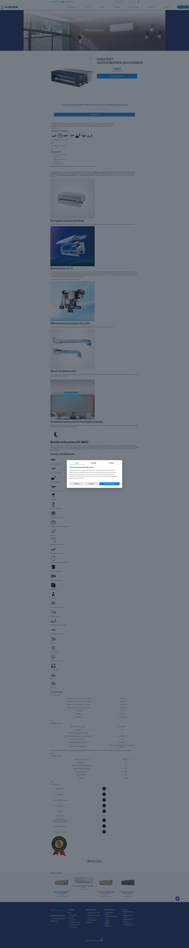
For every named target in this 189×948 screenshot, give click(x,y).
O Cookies (111, 463)
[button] (177, 898)
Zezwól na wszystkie (109, 483)
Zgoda (77, 463)
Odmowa (76, 483)
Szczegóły (93, 463)
